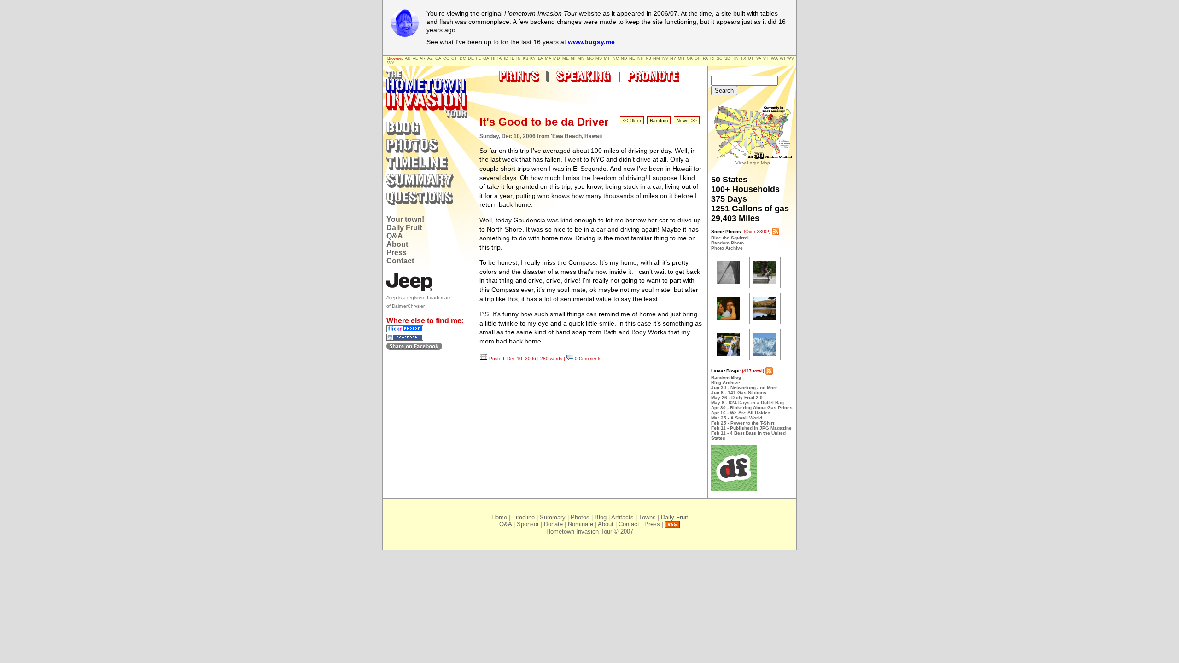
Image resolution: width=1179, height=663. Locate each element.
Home (499, 517)
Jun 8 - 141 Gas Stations (738, 392)
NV (665, 58)
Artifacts (622, 517)
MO (590, 58)
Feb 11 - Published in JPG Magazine (751, 427)
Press (396, 252)
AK (407, 58)
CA (438, 58)
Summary (553, 517)
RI (712, 58)
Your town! (405, 219)
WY (390, 63)
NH (640, 58)
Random (659, 120)
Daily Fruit (404, 228)
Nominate (580, 524)
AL (415, 58)
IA (499, 58)
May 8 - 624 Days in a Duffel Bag (747, 402)
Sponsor (528, 524)
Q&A (394, 236)
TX (743, 58)
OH (681, 58)
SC (720, 58)
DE (471, 58)
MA (548, 58)
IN (518, 58)
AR (423, 58)
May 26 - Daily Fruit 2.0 (737, 397)
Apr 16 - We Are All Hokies (740, 412)
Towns (647, 517)
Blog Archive (725, 382)
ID (506, 58)
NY (673, 58)
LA (540, 58)
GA (486, 58)
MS (598, 58)
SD (727, 58)
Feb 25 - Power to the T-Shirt (742, 422)
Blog (601, 517)
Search (724, 90)
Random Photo (727, 242)
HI (493, 58)
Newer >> (687, 120)
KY (533, 58)
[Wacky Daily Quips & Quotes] (734, 489)
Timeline (523, 517)
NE (632, 58)
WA (774, 58)
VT (766, 58)
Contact (400, 261)
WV (790, 58)
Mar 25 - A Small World (736, 417)
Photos (580, 517)
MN (581, 58)
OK (690, 58)
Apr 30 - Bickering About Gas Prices (752, 407)
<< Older (632, 120)
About (397, 244)
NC (616, 58)
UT (751, 58)
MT (607, 58)
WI (782, 58)
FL (478, 58)
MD (556, 58)
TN (736, 58)
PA (705, 58)
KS (525, 58)
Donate (553, 524)
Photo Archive (727, 247)
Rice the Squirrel (730, 237)
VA (758, 58)
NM (656, 58)
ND (624, 58)
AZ (430, 58)
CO (446, 58)
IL (512, 58)
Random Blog (726, 377)
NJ (648, 58)
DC (463, 58)
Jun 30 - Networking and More (744, 387)
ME (565, 58)
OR (698, 58)
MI (573, 58)
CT (454, 58)
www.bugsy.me (591, 42)
